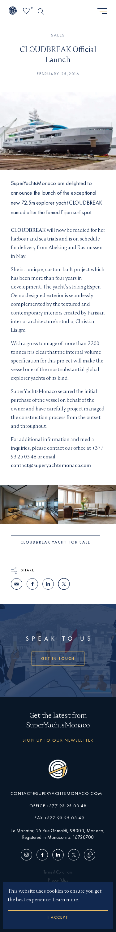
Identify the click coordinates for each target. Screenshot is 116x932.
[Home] (13, 11)
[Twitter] (74, 855)
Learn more (65, 900)
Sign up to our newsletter (58, 740)
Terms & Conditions (58, 872)
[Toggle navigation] (102, 11)
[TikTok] (88, 855)
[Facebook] (42, 855)
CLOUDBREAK (28, 230)
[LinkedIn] (58, 855)
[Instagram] (27, 855)
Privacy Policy (58, 880)
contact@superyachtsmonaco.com (51, 465)
